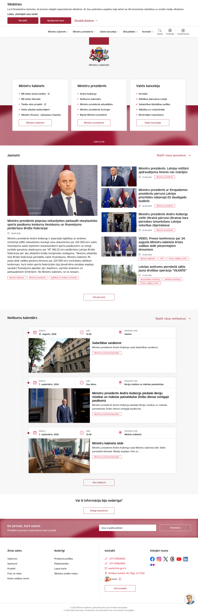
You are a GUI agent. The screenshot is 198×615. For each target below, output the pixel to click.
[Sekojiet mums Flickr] (152, 564)
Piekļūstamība (61, 563)
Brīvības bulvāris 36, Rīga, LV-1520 (127, 573)
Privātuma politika (63, 558)
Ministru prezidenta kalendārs (106, 353)
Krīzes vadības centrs (178, 258)
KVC (162, 258)
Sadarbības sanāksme (106, 343)
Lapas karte (60, 568)
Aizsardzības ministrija (150, 279)
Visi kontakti (120, 588)
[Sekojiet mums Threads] (172, 559)
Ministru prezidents (94, 122)
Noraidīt (23, 20)
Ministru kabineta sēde (107, 443)
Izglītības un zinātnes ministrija (64, 277)
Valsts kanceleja (153, 122)
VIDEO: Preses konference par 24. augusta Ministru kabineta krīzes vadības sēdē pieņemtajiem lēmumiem (162, 244)
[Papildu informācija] (120, 579)
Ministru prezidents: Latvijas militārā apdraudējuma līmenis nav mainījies (164, 170)
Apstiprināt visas (55, 20)
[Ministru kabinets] (24, 32)
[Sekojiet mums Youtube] (179, 559)
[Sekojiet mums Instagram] (159, 559)
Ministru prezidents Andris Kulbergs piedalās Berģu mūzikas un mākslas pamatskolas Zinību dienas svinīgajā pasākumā (130, 396)
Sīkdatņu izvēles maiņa (66, 573)
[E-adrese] (111, 579)
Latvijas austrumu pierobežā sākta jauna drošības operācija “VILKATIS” (163, 268)
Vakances (12, 558)
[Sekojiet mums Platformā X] (165, 559)
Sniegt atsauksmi (99, 510)
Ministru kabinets (35, 122)
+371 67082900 (117, 563)
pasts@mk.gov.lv (117, 568)
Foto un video (14, 573)
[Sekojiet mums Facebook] (152, 559)
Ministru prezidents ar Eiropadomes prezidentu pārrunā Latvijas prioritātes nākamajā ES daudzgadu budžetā (163, 195)
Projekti (11, 568)
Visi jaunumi (99, 297)
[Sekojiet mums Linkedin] (185, 559)
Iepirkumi (12, 563)
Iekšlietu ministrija (172, 279)
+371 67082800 (117, 558)
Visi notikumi (99, 482)
